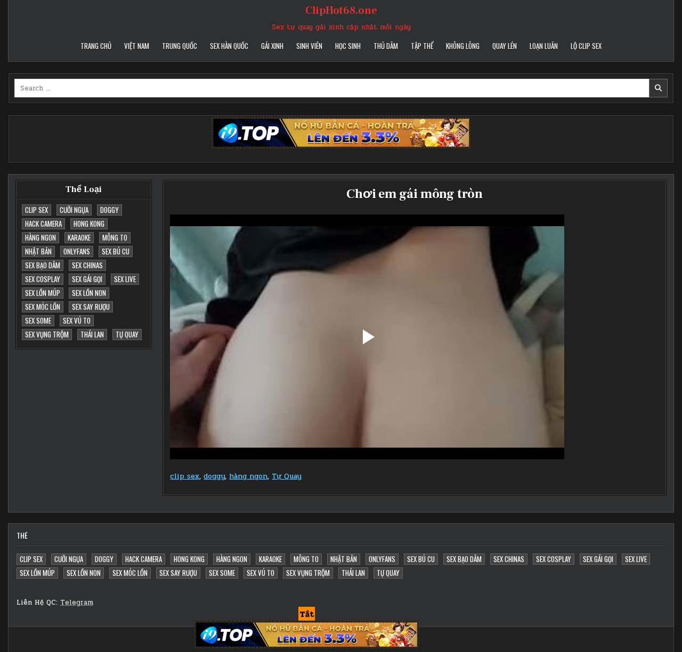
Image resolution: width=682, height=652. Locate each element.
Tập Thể (422, 45)
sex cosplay (42, 279)
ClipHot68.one (341, 11)
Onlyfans (76, 251)
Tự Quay (127, 334)
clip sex (36, 209)
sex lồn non (89, 292)
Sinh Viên (309, 45)
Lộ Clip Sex (586, 45)
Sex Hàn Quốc (229, 45)
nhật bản (38, 251)
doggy (109, 209)
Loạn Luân (544, 45)
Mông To (114, 237)
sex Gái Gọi (87, 279)
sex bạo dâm (42, 265)
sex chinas (87, 265)
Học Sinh (348, 45)
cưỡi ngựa (74, 209)
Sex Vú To (77, 320)
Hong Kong (89, 223)
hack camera (43, 223)
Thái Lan (92, 334)
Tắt (306, 614)
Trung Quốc (179, 45)
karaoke (79, 237)
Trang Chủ (95, 45)
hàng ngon (40, 237)
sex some (38, 320)
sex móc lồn (42, 306)
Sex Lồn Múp (42, 292)
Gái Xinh (272, 45)
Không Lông (463, 45)
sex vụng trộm (47, 334)
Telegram (76, 602)
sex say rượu (91, 306)
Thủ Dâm (386, 45)
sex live (125, 279)
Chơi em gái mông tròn (414, 194)
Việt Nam (136, 45)
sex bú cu (115, 251)
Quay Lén (504, 45)
